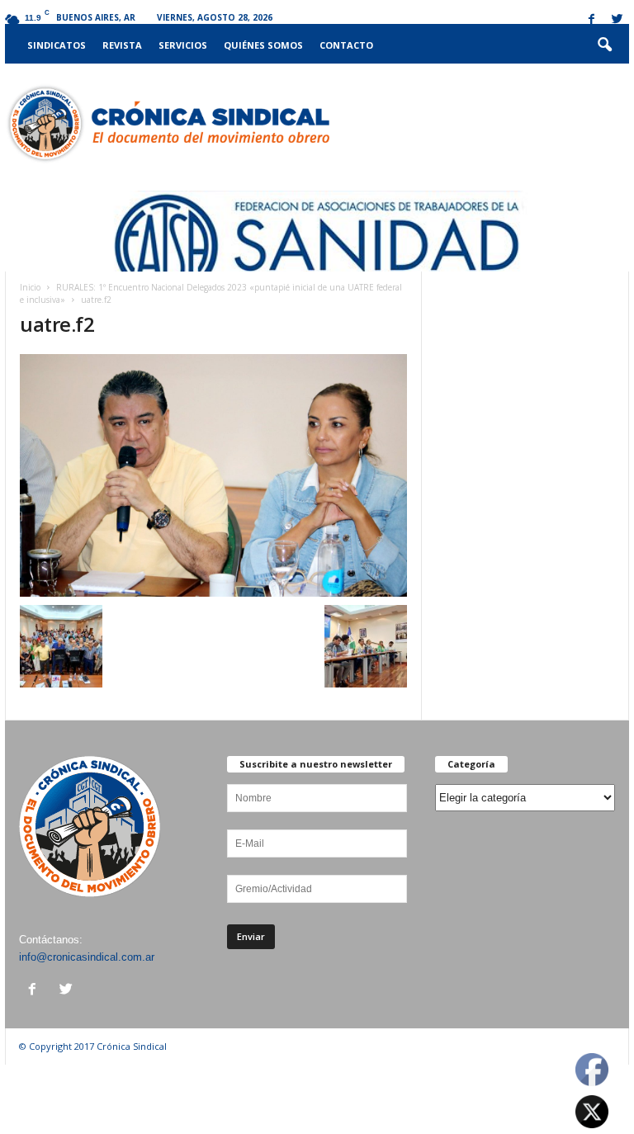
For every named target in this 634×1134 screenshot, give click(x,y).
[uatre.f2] (213, 475)
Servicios (182, 45)
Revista (122, 45)
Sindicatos (56, 45)
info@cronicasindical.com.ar (86, 957)
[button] (604, 45)
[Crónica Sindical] (167, 123)
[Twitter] (617, 20)
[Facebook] (591, 20)
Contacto (346, 45)
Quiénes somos (263, 45)
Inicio (30, 287)
